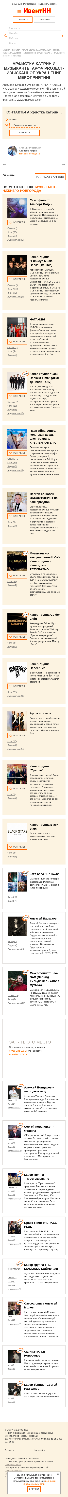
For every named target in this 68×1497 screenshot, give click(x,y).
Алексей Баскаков (43, 918)
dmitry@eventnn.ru (18, 1054)
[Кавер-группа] (17, 265)
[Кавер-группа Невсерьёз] (17, 672)
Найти (5, 36)
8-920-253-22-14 (18, 1050)
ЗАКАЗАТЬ (22, 19)
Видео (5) (12, 236)
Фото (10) (12, 741)
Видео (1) (12, 1195)
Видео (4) (12, 355)
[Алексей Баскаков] (17, 926)
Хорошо (34, 1489)
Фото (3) (11, 643)
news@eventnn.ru (13, 1464)
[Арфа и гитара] (17, 721)
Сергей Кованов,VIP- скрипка (39, 1128)
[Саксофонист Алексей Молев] (14, 1308)
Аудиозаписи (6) (15, 240)
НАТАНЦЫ (37, 319)
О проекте (10, 1450)
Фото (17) (12, 1104)
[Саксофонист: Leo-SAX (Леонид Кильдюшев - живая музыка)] (17, 981)
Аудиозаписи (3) (15, 749)
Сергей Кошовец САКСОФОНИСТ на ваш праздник (44, 498)
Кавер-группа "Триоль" (40, 768)
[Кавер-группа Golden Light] (17, 622)
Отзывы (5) (13, 995)
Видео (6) (12, 293)
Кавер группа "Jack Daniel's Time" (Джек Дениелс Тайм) (44, 378)
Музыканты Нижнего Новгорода (29, 188)
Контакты (19, 222)
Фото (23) (12, 692)
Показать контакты (25, 125)
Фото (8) (11, 853)
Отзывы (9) (12, 285)
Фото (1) (11, 794)
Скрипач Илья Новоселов (34, 1353)
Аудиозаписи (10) (16, 1003)
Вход (14, 4)
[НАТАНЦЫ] (17, 327)
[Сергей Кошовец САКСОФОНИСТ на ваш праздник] (17, 502)
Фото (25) (12, 1143)
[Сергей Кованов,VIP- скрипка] (14, 1131)
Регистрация (29, 4)
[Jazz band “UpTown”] (17, 882)
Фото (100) (12, 289)
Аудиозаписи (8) (14, 1244)
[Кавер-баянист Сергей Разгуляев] (14, 1389)
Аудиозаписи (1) (15, 470)
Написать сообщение (29, 153)
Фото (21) (12, 897)
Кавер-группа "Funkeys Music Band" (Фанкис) (41, 261)
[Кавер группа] (17, 382)
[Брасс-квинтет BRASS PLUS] (14, 1227)
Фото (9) (11, 351)
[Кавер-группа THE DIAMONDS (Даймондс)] (14, 1269)
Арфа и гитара (40, 713)
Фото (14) (12, 1320)
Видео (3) (12, 856)
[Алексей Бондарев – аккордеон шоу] (14, 1092)
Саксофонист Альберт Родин (41, 202)
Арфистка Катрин (28, 151)
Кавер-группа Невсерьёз (40, 666)
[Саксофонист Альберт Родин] (17, 208)
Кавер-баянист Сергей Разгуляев (40, 1386)
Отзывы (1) (12, 459)
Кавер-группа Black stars (44, 826)
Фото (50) (12, 232)
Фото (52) (12, 462)
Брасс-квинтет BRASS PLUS (40, 1224)
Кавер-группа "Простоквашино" (37, 1176)
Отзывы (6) (12, 1100)
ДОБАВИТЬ (45, 19)
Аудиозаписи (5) (14, 1108)
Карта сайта (40, 1450)
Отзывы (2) (12, 347)
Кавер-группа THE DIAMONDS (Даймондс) (41, 1266)
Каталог (16, 50)
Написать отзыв (50, 176)
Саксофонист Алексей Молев (40, 1305)
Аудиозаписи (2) (15, 296)
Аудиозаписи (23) (15, 1151)
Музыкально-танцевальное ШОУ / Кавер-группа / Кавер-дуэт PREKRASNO (45, 561)
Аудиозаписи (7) (14, 1324)
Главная (6, 50)
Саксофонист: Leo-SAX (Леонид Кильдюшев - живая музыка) (44, 979)
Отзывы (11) (13, 228)
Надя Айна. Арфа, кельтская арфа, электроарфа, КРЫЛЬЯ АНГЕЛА (43, 436)
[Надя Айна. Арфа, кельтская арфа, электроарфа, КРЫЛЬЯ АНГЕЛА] (17, 439)
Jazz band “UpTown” (44, 874)
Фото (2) (12, 999)
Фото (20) (12, 941)
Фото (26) (12, 581)
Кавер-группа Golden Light (45, 616)
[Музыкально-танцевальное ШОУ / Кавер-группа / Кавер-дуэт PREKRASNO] (17, 561)
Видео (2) (12, 585)
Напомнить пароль (47, 4)
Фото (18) (12, 406)
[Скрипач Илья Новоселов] (14, 1356)
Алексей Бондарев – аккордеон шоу (39, 1089)
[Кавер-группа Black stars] (17, 832)
